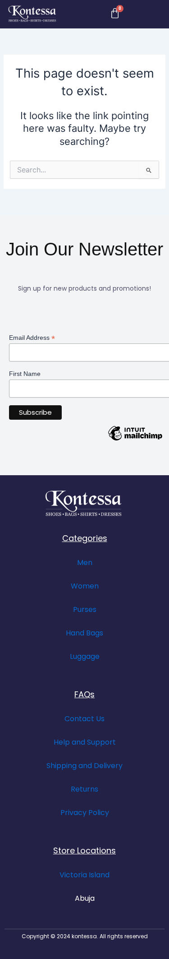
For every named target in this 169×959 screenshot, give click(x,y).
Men (84, 562)
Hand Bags (84, 633)
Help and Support (85, 742)
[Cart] (115, 13)
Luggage (85, 656)
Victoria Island (84, 875)
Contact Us (84, 718)
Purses (84, 609)
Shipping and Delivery (84, 765)
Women (85, 586)
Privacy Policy (84, 812)
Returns (84, 789)
